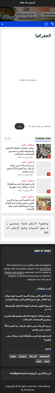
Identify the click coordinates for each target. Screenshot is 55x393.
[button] (52, 24)
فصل (46, 361)
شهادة (13, 356)
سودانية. (22, 356)
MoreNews (44, 386)
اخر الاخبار (30, 145)
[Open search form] (2, 24)
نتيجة (39, 361)
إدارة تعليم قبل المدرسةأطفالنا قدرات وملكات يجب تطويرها (43, 186)
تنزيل (19, 126)
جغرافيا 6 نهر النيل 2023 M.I (40, 126)
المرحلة (33, 356)
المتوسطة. (44, 356)
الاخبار (24, 145)
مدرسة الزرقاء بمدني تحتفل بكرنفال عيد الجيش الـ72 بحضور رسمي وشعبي (43, 168)
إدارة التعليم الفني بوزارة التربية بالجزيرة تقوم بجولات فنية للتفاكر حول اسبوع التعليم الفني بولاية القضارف (43, 203)
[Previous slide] (5, 138)
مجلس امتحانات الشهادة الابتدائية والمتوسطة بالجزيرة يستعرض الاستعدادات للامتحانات (43, 151)
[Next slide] (9, 138)
